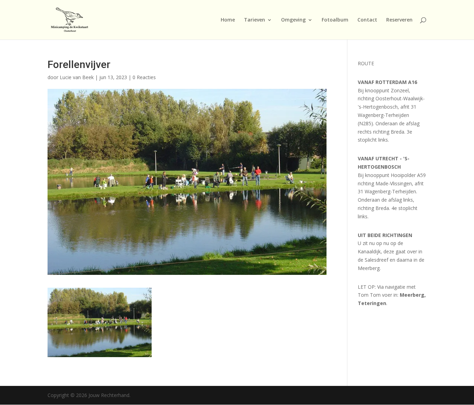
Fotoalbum (335, 20)
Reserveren (399, 20)
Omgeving (293, 20)
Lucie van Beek (77, 77)
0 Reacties (144, 77)
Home (228, 20)
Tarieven (254, 20)
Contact (367, 20)
